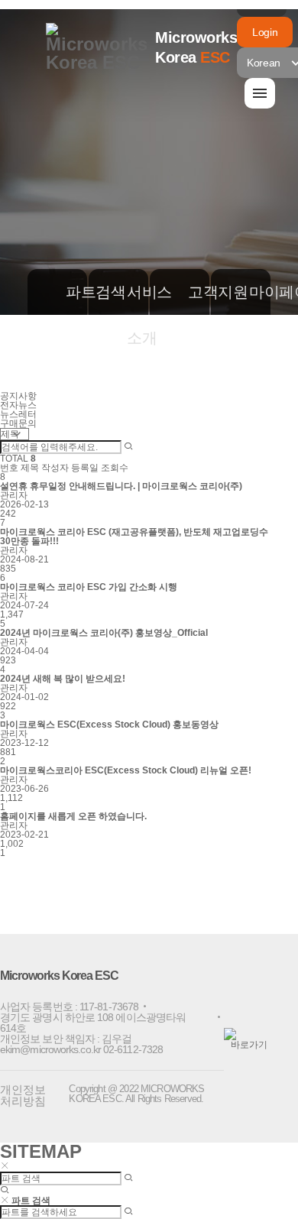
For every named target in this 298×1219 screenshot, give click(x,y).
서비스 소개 (146, 315)
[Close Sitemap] (4, 1166)
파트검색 (85, 292)
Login (264, 32)
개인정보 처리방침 (23, 1095)
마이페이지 (268, 292)
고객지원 (207, 292)
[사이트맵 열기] (260, 93)
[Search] (128, 447)
